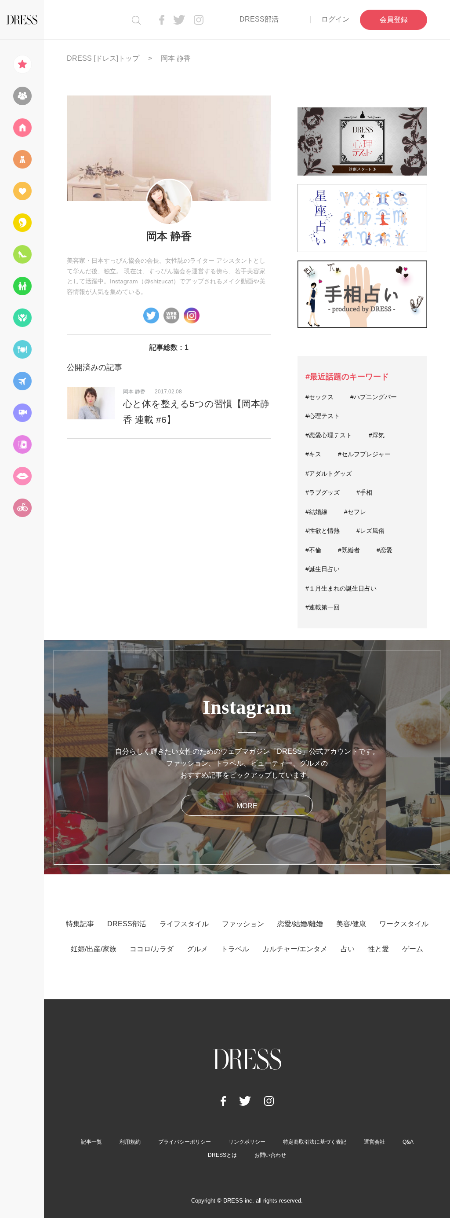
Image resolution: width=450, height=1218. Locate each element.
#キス (313, 454)
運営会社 (374, 1142)
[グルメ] (22, 349)
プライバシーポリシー (184, 1142)
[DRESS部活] (22, 96)
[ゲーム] (22, 508)
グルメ (197, 949)
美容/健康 (351, 924)
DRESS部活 (259, 19)
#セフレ (355, 511)
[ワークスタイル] (22, 254)
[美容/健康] (22, 222)
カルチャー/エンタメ (294, 949)
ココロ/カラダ (152, 949)
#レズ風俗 (370, 530)
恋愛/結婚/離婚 (300, 924)
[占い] (22, 444)
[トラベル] (22, 381)
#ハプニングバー (373, 396)
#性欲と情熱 (322, 530)
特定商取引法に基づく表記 (314, 1142)
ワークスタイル (403, 924)
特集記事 (80, 924)
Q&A (408, 1142)
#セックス (319, 396)
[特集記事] (22, 64)
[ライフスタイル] (22, 127)
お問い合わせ (270, 1155)
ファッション (243, 924)
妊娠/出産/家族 (93, 949)
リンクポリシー (247, 1142)
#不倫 (313, 550)
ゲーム (412, 949)
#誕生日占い (322, 568)
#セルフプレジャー (364, 454)
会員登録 (394, 19)
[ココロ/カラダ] (22, 318)
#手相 (364, 492)
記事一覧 (91, 1142)
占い (348, 949)
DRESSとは (222, 1155)
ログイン (335, 19)
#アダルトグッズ (328, 473)
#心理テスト (322, 415)
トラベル (235, 949)
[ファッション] (22, 159)
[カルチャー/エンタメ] (22, 413)
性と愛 (378, 949)
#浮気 (377, 435)
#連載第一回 (322, 607)
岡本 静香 (134, 392)
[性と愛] (22, 476)
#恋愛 (384, 550)
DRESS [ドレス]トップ (103, 58)
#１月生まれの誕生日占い (341, 588)
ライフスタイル (184, 924)
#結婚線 (316, 511)
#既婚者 (349, 550)
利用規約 (130, 1142)
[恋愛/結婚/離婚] (22, 191)
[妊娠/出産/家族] (22, 286)
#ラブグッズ (322, 492)
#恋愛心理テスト (328, 435)
